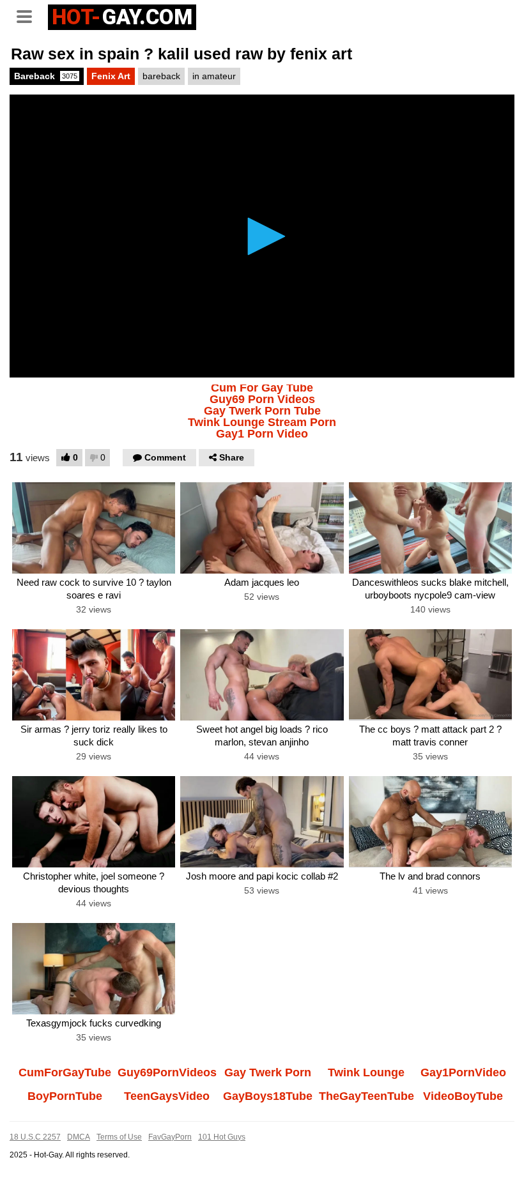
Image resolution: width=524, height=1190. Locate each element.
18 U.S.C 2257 (35, 1137)
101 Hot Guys (221, 1137)
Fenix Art (110, 76)
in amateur (214, 76)
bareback (161, 76)
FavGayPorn (170, 1137)
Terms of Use (119, 1137)
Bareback (45, 76)
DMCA (78, 1137)
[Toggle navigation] (29, 15)
